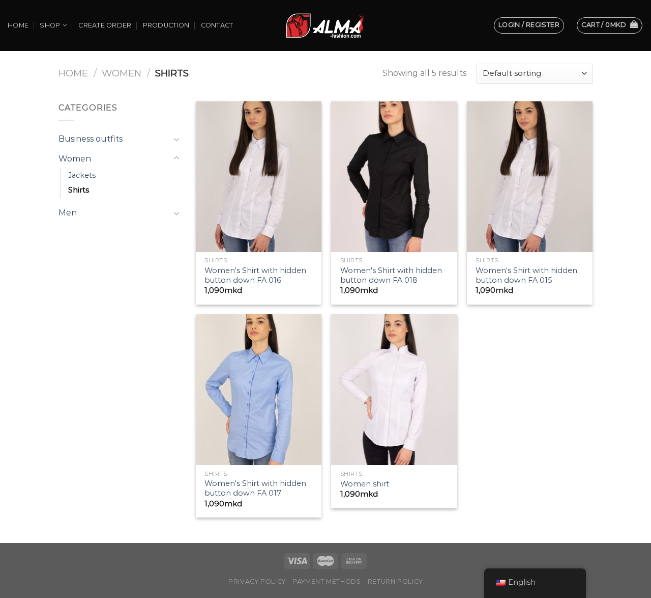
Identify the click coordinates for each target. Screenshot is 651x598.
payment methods (326, 581)
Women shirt (364, 483)
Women (121, 73)
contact (217, 25)
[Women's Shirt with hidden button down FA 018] (394, 176)
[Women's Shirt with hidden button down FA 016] (258, 176)
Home (18, 25)
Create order (104, 25)
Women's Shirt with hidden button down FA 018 (391, 275)
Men (67, 213)
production (166, 25)
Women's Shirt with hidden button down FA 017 (255, 488)
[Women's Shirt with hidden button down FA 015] (530, 176)
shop (50, 25)
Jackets (82, 175)
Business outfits (90, 139)
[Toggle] (176, 139)
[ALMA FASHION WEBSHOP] (325, 25)
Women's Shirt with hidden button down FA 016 (255, 275)
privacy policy (257, 581)
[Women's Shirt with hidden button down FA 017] (258, 389)
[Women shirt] (394, 389)
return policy (395, 581)
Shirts (78, 190)
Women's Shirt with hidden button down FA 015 (526, 275)
